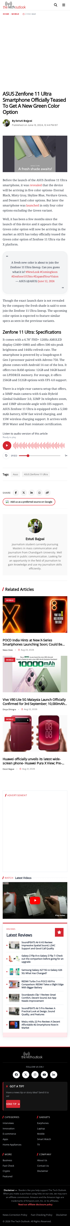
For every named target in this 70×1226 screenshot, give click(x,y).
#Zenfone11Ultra (22, 276)
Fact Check (8, 1165)
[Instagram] (35, 1074)
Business (7, 1160)
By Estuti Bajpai (22, 121)
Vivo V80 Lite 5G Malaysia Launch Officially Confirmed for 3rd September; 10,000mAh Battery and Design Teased (34, 702)
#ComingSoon (49, 272)
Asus (15, 474)
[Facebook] (16, 492)
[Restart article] (6, 455)
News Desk (8, 650)
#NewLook (32, 272)
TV (38, 1144)
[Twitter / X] (23, 492)
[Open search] (55, 5)
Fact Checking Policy (41, 1214)
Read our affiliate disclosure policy (35, 1204)
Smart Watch (44, 1139)
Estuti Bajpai (35, 539)
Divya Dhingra (9, 709)
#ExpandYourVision (46, 276)
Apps (5, 1139)
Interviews (8, 1123)
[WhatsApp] (39, 492)
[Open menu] (63, 5)
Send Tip (11, 1104)
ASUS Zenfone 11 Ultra (36, 474)
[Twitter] (25, 1074)
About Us (42, 1160)
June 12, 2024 (46, 281)
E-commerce (9, 1133)
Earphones (43, 1123)
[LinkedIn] (31, 492)
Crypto (6, 1171)
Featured (7, 1176)
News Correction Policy (15, 1214)
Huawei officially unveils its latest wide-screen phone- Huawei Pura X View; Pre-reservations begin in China (32, 761)
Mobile (15, 14)
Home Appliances (12, 1144)
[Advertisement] (35, 53)
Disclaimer (42, 1171)
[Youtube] (44, 1074)
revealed (35, 185)
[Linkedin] (53, 1074)
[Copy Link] (47, 492)
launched (32, 205)
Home (6, 14)
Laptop (41, 1128)
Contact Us (43, 1165)
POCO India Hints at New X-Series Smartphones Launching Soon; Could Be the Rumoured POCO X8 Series (32, 642)
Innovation (9, 1128)
